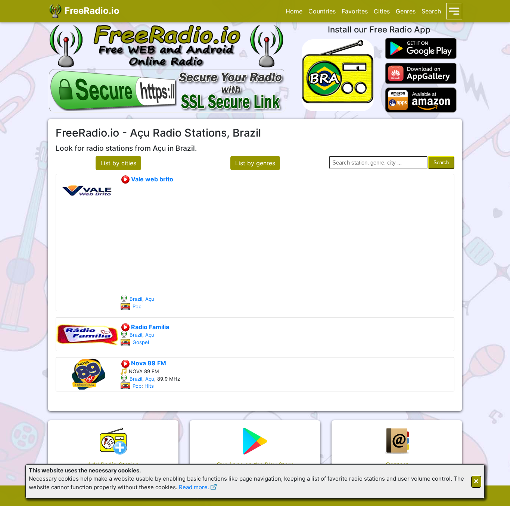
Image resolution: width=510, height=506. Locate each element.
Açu (149, 299)
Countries (322, 11)
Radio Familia (149, 327)
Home (294, 11)
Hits (149, 386)
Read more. (194, 487)
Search (431, 11)
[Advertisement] (287, 239)
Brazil (136, 299)
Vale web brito (151, 179)
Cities (382, 11)
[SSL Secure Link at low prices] (167, 89)
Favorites (355, 11)
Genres (406, 11)
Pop (137, 306)
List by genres (255, 163)
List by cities (118, 163)
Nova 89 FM (148, 363)
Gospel (141, 342)
